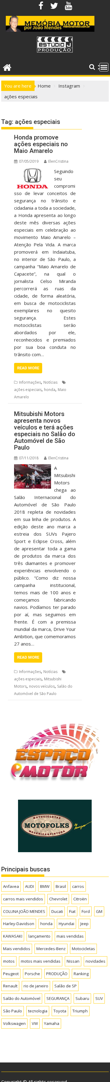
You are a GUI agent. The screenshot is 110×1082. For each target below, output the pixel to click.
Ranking (81, 973)
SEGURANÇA (57, 998)
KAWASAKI (12, 936)
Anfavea (11, 886)
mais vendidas (70, 936)
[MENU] (103, 67)
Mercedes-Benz (51, 948)
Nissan (73, 961)
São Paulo (12, 1011)
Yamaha (51, 1023)
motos (9, 961)
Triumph (80, 1011)
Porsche (32, 973)
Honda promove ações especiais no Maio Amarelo (41, 144)
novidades (95, 961)
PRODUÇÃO (57, 973)
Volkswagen (14, 1023)
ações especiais (28, 389)
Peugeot (11, 973)
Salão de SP (65, 986)
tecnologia (37, 1011)
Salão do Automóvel (21, 998)
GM (99, 911)
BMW (45, 886)
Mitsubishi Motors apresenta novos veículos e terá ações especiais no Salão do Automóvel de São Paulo (44, 430)
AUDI (29, 886)
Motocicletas (83, 948)
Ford (86, 911)
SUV (99, 998)
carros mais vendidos (23, 899)
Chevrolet (58, 899)
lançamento (39, 936)
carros (78, 886)
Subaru (82, 998)
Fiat (72, 911)
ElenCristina (58, 161)
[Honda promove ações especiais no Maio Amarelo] (32, 171)
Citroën (80, 899)
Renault (10, 986)
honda (49, 389)
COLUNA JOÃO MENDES (24, 911)
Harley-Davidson (18, 923)
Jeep (84, 923)
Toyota (59, 1011)
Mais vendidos (16, 948)
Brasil (61, 886)
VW (35, 1023)
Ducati (57, 911)
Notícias (50, 382)
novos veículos (42, 686)
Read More (28, 368)
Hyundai (66, 923)
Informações (30, 382)
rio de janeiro (36, 986)
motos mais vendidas (41, 961)
